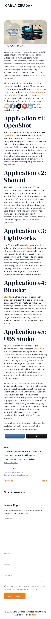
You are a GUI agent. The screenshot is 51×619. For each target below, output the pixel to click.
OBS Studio (40, 348)
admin (12, 46)
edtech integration (34, 451)
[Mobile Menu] (45, 6)
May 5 (22, 46)
